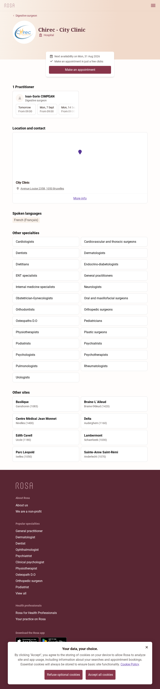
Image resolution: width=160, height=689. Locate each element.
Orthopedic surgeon (29, 581)
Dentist (20, 543)
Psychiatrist (24, 556)
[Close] (146, 647)
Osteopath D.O (26, 575)
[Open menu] (153, 5)
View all (21, 593)
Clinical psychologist (30, 562)
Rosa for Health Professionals (36, 613)
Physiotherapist (26, 568)
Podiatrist (22, 587)
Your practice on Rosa (31, 619)
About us (22, 505)
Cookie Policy (130, 664)
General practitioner (29, 531)
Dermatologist (25, 537)
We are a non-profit (29, 511)
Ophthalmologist (27, 550)
